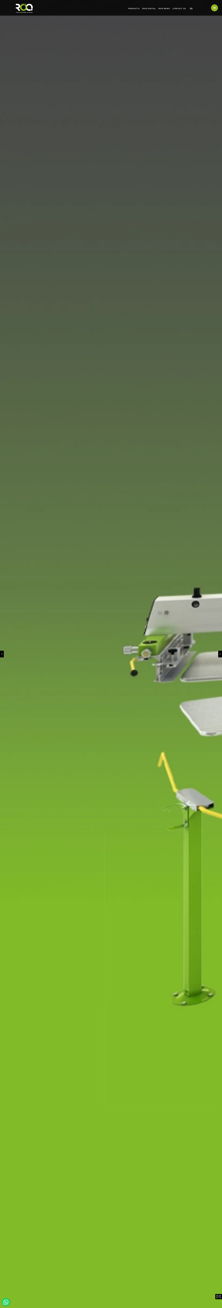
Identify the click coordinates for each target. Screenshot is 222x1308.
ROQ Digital (149, 8)
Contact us (179, 8)
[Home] (23, 3)
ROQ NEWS (164, 8)
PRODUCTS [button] (134, 8)
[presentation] (2, 654)
